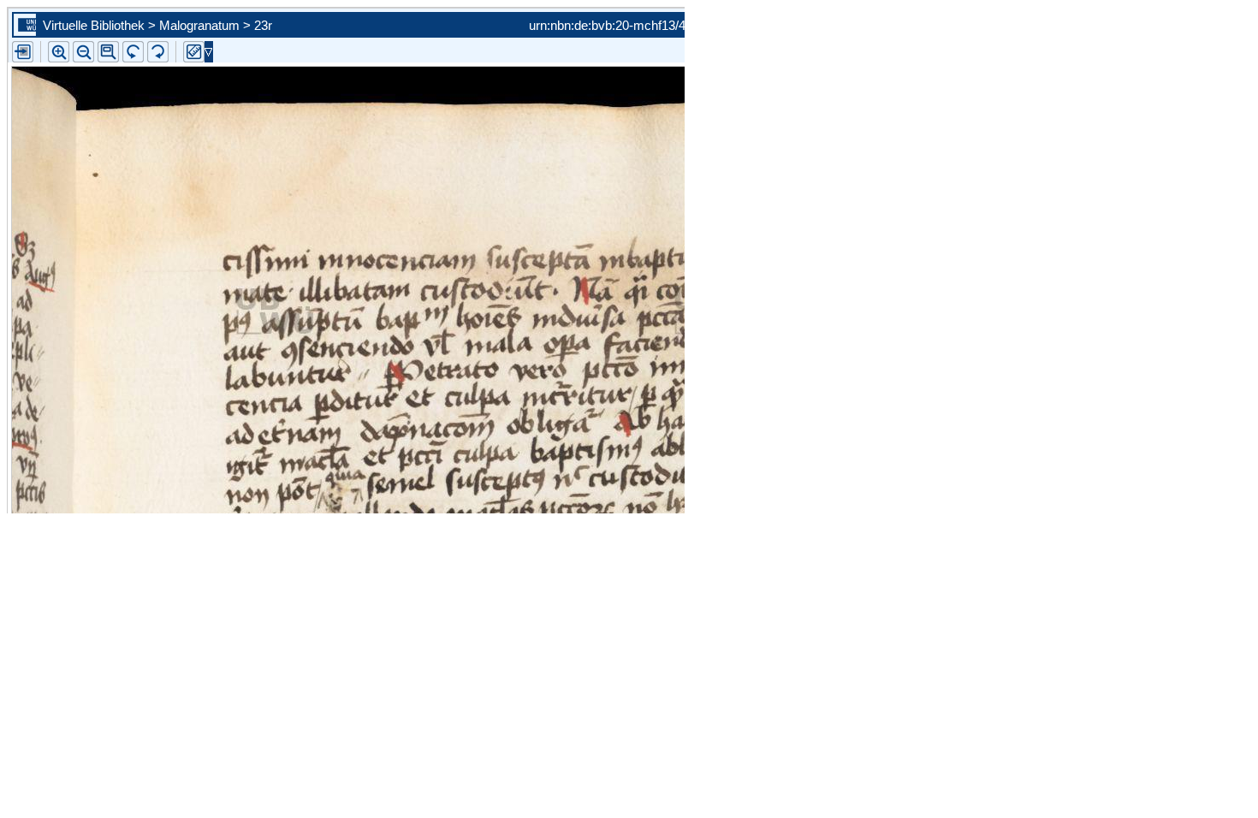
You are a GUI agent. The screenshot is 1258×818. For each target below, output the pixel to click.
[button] (108, 51)
